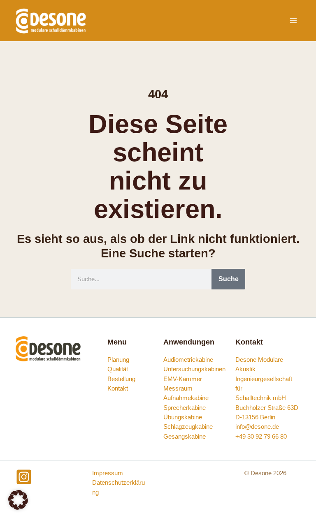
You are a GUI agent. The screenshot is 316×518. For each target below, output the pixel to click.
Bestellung (121, 379)
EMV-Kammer (182, 379)
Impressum (107, 473)
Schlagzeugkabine (188, 426)
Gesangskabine (184, 436)
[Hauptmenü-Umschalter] (293, 20)
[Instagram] (24, 477)
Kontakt (117, 388)
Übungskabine (182, 417)
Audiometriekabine (188, 359)
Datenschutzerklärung (118, 487)
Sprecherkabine (184, 408)
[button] (18, 500)
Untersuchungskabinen (194, 369)
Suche (228, 278)
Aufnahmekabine (186, 398)
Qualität (117, 369)
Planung (118, 359)
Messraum (178, 388)
